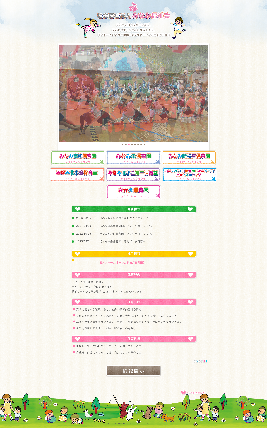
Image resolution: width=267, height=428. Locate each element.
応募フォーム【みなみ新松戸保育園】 (123, 262)
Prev (63, 94)
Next (203, 94)
